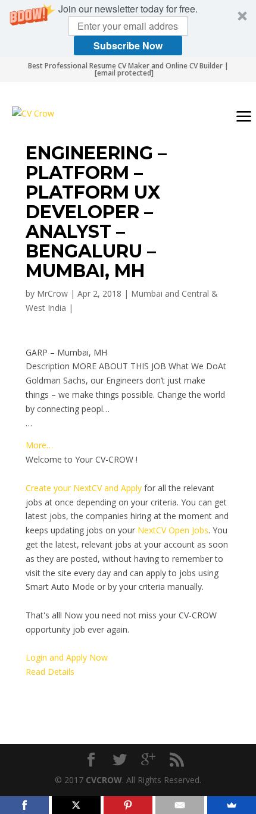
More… (39, 445)
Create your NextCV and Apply (84, 488)
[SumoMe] (231, 805)
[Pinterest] (128, 805)
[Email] (179, 805)
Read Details (50, 671)
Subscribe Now (128, 45)
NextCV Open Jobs (173, 530)
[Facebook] (24, 805)
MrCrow (52, 293)
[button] (128, 28)
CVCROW (104, 779)
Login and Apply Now (67, 657)
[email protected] (124, 73)
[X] (76, 805)
